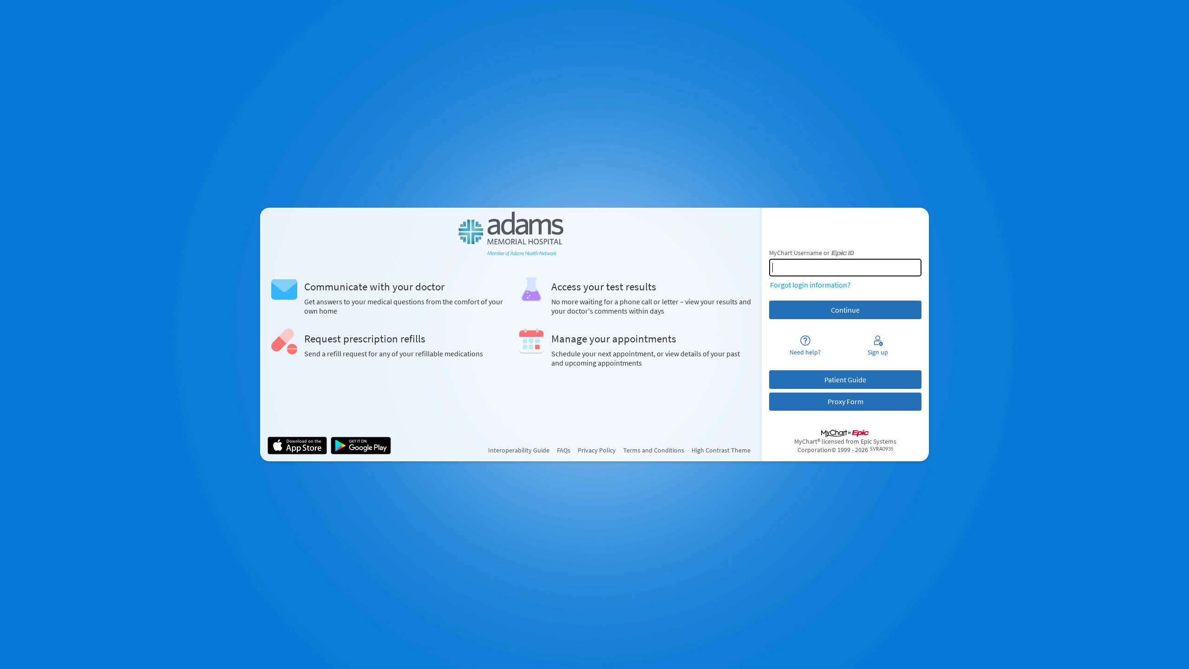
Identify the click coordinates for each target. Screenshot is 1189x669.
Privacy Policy (597, 450)
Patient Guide (845, 379)
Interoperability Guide (518, 450)
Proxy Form (845, 401)
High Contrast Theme (721, 450)
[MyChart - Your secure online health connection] (510, 233)
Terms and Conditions (653, 450)
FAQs (563, 450)
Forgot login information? (810, 284)
